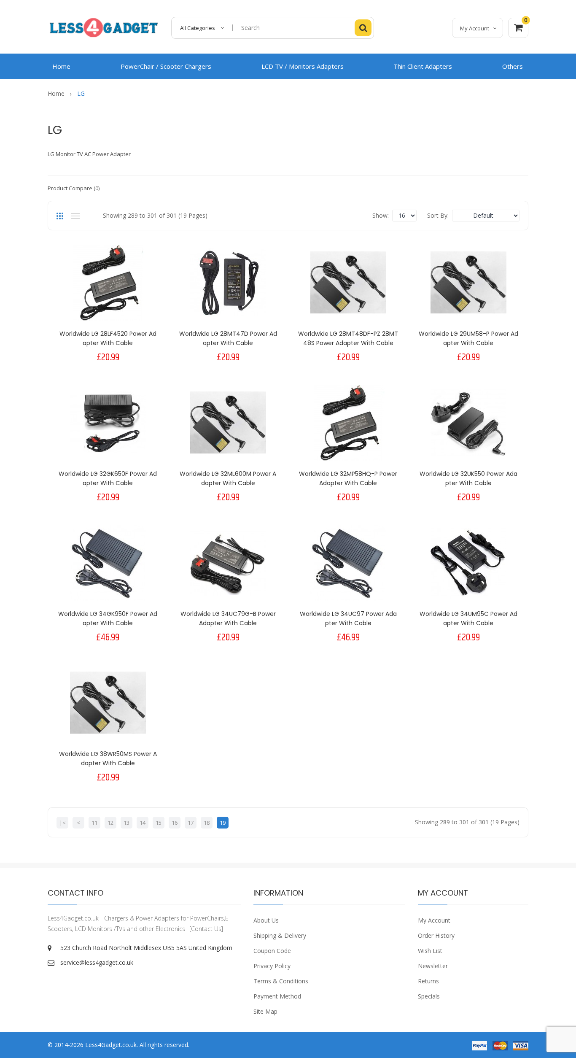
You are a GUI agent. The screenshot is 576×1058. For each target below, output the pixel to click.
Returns (428, 981)
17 (191, 822)
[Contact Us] (206, 929)
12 (110, 822)
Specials (429, 996)
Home (56, 93)
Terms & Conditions (280, 981)
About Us (266, 920)
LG (81, 93)
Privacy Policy (272, 966)
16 (175, 822)
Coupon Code (272, 951)
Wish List (430, 951)
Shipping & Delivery (279, 935)
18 (207, 822)
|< (62, 822)
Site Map (265, 1011)
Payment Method (277, 996)
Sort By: (438, 215)
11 (94, 822)
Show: (380, 215)
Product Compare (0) (74, 188)
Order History (436, 935)
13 (126, 822)
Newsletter (433, 966)
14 (142, 822)
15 (158, 822)
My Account (434, 920)
